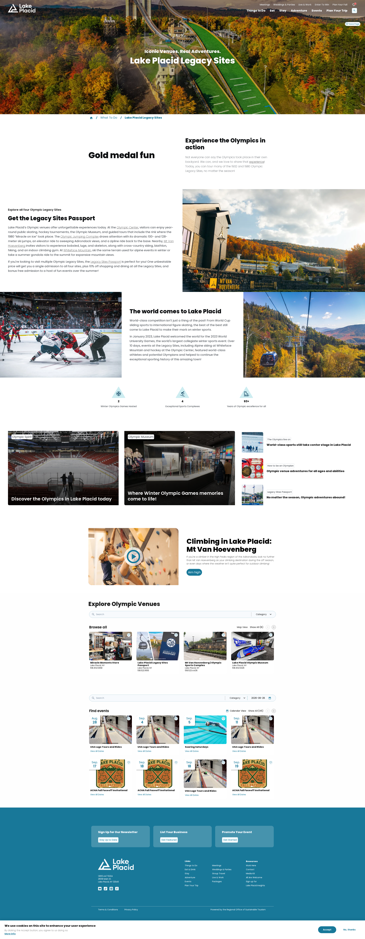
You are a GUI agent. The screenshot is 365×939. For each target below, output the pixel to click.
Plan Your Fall (339, 4)
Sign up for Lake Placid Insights (255, 883)
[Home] (91, 117)
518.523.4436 (191, 670)
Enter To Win (322, 4)
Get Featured (169, 840)
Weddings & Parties (284, 4)
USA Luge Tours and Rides (106, 747)
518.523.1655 (143, 670)
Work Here (251, 865)
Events (317, 11)
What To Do (108, 118)
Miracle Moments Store (104, 662)
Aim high (194, 572)
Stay (282, 11)
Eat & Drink (190, 869)
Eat (272, 11)
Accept (327, 929)
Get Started (230, 840)
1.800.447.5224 (105, 876)
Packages (217, 881)
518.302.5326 (238, 668)
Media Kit (250, 873)
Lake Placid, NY (97, 665)
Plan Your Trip (337, 11)
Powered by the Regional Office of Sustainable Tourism (238, 909)
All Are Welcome (254, 877)
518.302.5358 (96, 668)
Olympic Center (127, 227)
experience (256, 162)
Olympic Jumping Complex (79, 237)
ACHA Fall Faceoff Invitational (108, 790)
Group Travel (218, 873)
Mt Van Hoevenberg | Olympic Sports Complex (203, 664)
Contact (250, 869)
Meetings (265, 4)
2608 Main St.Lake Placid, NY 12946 (108, 880)
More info (10, 934)
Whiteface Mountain (77, 250)
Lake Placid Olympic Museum (250, 662)
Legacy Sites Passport (106, 262)
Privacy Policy (131, 909)
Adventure (299, 11)
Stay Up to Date (108, 840)
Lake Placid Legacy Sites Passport (153, 664)
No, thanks (349, 929)
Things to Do (256, 11)
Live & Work (304, 4)
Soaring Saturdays (196, 747)
